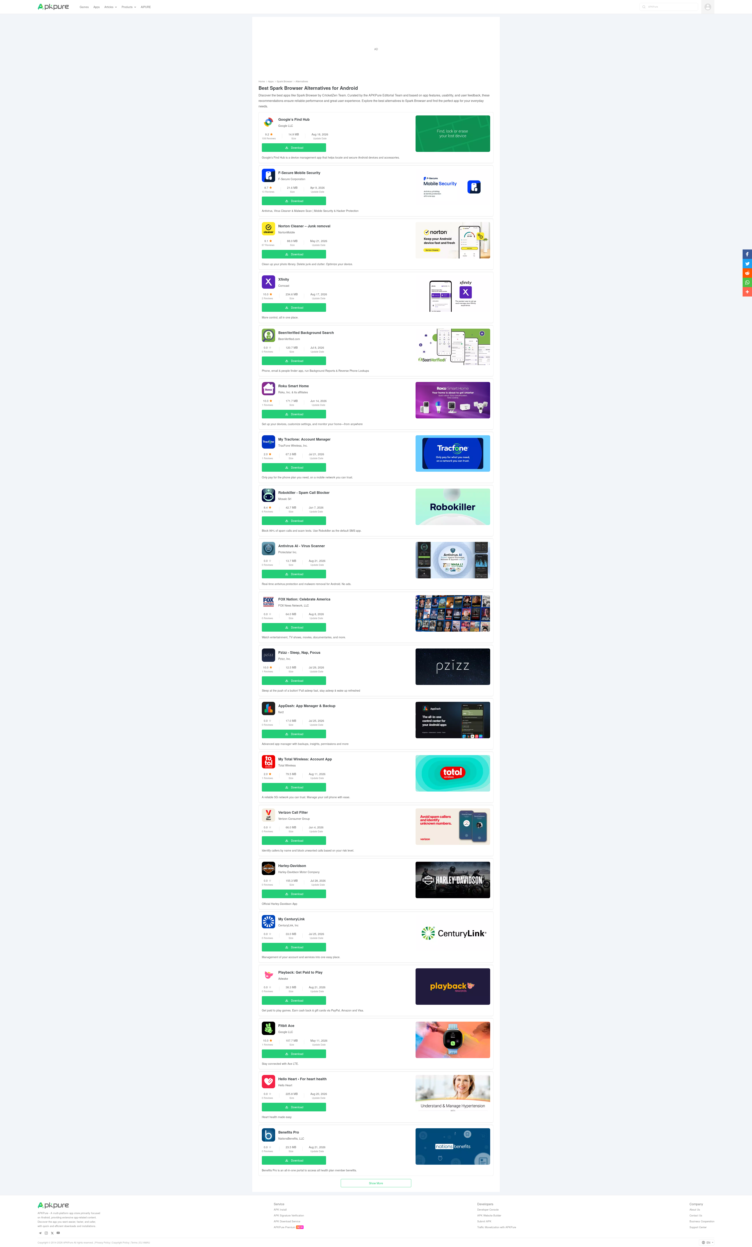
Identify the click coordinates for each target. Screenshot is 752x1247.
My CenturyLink (291, 918)
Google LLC (285, 126)
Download (297, 148)
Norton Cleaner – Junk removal (304, 226)
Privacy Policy (102, 1242)
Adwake (283, 978)
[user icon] (707, 7)
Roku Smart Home (293, 385)
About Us (695, 1209)
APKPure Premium (284, 1227)
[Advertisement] (376, 49)
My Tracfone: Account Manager (304, 439)
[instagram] (46, 1233)
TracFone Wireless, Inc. (293, 445)
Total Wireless (287, 765)
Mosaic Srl (284, 499)
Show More (376, 1183)
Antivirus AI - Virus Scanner (301, 545)
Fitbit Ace (286, 1025)
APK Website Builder (489, 1215)
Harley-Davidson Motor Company (299, 872)
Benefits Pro (288, 1132)
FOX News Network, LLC (293, 605)
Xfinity (283, 279)
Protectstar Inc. (287, 552)
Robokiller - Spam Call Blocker (304, 492)
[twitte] (52, 1233)
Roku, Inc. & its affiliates (293, 392)
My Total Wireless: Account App (305, 759)
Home (261, 81)
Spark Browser (284, 81)
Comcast (283, 285)
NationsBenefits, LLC (291, 1138)
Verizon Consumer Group (294, 819)
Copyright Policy (120, 1242)
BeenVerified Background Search (306, 332)
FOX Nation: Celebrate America (304, 599)
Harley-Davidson (292, 865)
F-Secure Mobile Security (299, 172)
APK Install (280, 1209)
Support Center (698, 1227)
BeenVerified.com (289, 339)
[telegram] (40, 1233)
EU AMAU (144, 1242)
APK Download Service (287, 1221)
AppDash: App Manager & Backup (306, 705)
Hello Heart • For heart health (302, 1078)
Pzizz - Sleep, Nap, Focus (299, 652)
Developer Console (488, 1209)
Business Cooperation (702, 1221)
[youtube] (58, 1233)
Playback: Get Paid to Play (300, 972)
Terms (134, 1242)
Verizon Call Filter (293, 812)
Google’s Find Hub (294, 119)
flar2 (281, 712)
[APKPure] (53, 7)
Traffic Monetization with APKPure (496, 1227)
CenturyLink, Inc (288, 925)
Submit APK (484, 1221)
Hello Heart (285, 1085)
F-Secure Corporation (291, 179)
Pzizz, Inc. (284, 659)
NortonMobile (286, 232)
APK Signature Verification (289, 1215)
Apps (271, 81)
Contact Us (696, 1215)
